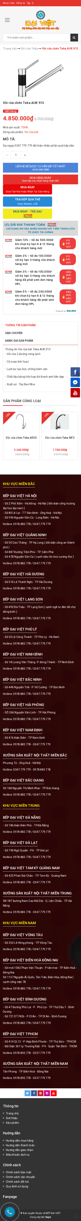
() (33, 3)
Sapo (48, 1217)
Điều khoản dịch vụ (18, 1154)
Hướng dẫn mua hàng (20, 1140)
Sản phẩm (12, 1122)
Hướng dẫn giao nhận (19, 1150)
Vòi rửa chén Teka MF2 (60, 437)
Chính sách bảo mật (18, 1172)
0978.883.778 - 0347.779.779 (32, 744)
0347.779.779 (42, 524)
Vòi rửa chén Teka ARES (21, 437)
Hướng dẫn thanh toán (20, 1145)
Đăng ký (21, 3)
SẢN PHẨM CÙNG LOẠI (22, 401)
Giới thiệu (12, 1118)
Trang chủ (12, 1113)
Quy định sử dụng (17, 1186)
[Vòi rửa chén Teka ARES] (21, 421)
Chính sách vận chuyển (20, 1177)
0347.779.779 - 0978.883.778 (32, 769)
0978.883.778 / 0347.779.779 (32, 949)
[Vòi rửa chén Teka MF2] (60, 421)
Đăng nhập (9, 3)
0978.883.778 (22, 524)
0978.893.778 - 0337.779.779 (32, 1052)
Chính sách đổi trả (17, 1181)
